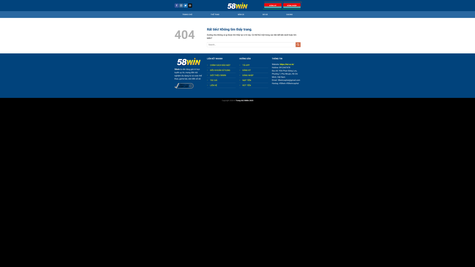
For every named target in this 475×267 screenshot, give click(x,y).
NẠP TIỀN (246, 80)
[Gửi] (298, 44)
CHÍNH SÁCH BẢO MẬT (220, 65)
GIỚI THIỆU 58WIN (218, 75)
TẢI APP (246, 65)
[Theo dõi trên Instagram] (181, 5)
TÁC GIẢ (213, 80)
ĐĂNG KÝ (246, 70)
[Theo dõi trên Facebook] (177, 5)
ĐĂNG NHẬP (247, 75)
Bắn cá (241, 14)
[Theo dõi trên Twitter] (186, 5)
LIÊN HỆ (213, 85)
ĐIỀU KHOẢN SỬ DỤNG (220, 70)
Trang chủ (187, 14)
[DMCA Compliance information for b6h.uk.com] (184, 85)
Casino (289, 14)
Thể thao (215, 14)
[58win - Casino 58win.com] (237, 5)
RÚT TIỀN (246, 85)
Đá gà (265, 14)
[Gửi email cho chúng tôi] (190, 5)
